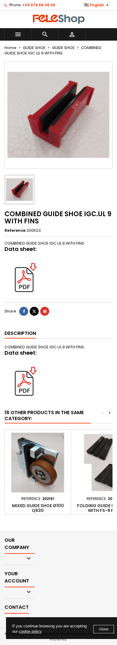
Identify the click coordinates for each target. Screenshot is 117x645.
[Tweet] (34, 311)
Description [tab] (20, 333)
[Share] (23, 311)
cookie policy (30, 631)
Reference (15, 230)
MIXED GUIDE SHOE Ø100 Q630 (38, 508)
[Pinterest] (44, 311)
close (103, 629)
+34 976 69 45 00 (38, 4)
